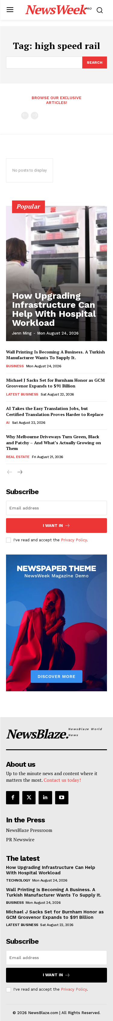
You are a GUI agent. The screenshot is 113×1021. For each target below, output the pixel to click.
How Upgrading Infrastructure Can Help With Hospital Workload (54, 309)
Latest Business (22, 394)
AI (7, 422)
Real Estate (18, 457)
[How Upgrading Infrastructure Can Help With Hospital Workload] (56, 273)
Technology (18, 880)
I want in (53, 525)
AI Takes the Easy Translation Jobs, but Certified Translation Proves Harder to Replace (54, 411)
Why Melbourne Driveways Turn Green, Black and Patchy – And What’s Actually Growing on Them (53, 442)
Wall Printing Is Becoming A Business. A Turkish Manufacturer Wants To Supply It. (55, 355)
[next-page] (19, 472)
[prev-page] (25, 115)
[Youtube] (61, 797)
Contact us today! (62, 780)
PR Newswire (20, 839)
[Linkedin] (45, 797)
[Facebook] (12, 797)
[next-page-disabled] (34, 115)
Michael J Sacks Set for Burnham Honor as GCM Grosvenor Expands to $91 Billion (55, 383)
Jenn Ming (22, 333)
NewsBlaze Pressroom (29, 830)
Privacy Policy (74, 540)
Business (15, 366)
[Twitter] (29, 797)
